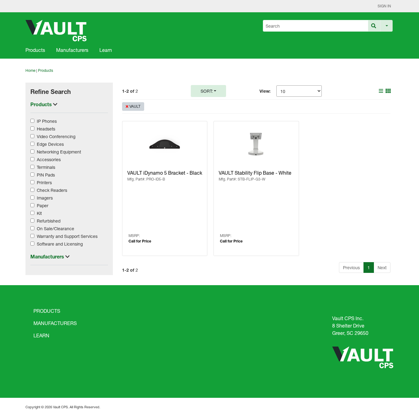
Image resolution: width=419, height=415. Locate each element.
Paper (42, 205)
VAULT (134, 106)
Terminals (46, 167)
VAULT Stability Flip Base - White (255, 173)
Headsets (46, 128)
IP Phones (47, 121)
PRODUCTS (46, 311)
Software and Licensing (60, 243)
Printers (44, 182)
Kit (39, 213)
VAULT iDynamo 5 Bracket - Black (164, 173)
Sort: (207, 91)
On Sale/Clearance (55, 228)
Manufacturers (72, 50)
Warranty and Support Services (67, 236)
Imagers (45, 197)
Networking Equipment (59, 151)
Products (35, 50)
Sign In (384, 6)
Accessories (49, 159)
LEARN (41, 335)
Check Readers (52, 190)
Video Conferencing (56, 136)
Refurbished (48, 220)
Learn (105, 50)
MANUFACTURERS (55, 323)
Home (30, 70)
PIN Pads (46, 174)
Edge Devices (50, 144)
